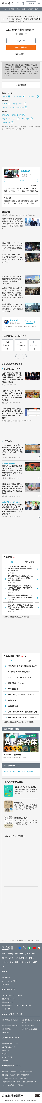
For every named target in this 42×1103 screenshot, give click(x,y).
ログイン (31, 3)
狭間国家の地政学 (21, 818)
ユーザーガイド (7, 1057)
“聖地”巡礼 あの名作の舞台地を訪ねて (22, 666)
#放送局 (30, 772)
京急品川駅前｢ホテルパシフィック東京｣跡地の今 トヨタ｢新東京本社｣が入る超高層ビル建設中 (12, 307)
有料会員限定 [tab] (29, 562)
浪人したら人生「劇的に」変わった (21, 695)
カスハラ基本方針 (8, 1085)
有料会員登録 (21, 47)
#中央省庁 (21, 772)
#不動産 (4, 104)
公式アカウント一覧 (26, 1072)
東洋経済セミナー (28, 1026)
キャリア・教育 (31, 962)
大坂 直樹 (14, 320)
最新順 (11, 9)
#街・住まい (32, 96)
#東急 (3, 115)
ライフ (4, 966)
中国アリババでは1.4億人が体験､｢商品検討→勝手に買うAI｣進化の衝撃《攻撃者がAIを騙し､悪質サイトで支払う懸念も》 (12, 488)
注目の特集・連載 (11, 729)
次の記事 (33, 185)
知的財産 (23, 1078)
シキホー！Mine (7, 1009)
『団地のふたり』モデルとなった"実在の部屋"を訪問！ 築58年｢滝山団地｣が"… (20, 569)
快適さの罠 (18, 803)
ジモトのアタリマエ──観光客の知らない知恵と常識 (23, 712)
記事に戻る (4, 19)
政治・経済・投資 (16, 962)
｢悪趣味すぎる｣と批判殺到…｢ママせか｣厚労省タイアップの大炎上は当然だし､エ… (20, 597)
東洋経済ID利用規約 (30, 1082)
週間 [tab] (29, 661)
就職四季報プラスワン (16, 683)
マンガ (4, 958)
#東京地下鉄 (6, 122)
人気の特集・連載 (12, 656)
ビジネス (11, 940)
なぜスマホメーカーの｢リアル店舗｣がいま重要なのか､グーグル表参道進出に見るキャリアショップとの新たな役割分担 (12, 449)
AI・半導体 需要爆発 (12, 755)
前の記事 (8, 198)
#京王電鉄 (25, 119)
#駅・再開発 (17, 96)
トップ (3, 9)
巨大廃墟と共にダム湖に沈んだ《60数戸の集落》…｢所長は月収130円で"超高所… (20, 588)
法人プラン (5, 1054)
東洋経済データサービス (10, 1026)
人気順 (30, 9)
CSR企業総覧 (13, 689)
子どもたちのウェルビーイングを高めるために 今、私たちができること (23, 717)
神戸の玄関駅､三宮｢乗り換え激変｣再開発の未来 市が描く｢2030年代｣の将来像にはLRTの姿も (12, 280)
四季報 (21, 958)
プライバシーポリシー (9, 1078)
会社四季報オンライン (9, 999)
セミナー (11, 958)
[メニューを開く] (39, 3)
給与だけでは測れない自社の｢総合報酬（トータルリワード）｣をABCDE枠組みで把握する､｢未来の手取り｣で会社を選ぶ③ (12, 509)
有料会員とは (21, 54)
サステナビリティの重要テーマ (19, 677)
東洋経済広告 (6, 1029)
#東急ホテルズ (17, 115)
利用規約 (5, 1060)
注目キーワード (10, 765)
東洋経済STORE (7, 1002)
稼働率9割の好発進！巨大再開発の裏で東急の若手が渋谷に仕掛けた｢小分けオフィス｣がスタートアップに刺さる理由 (12, 223)
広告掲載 (5, 1075)
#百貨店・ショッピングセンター (13, 107)
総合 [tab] (12, 562)
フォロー (21, 180)
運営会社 (5, 1072)
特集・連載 (20, 9)
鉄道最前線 (25, 171)
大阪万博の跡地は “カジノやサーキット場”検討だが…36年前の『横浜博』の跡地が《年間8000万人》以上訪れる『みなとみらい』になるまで (12, 294)
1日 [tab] (12, 661)
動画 (37, 9)
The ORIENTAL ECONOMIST (12, 995)
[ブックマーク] (17, 356)
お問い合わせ (21, 1085)
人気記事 (8, 557)
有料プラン (5, 1050)
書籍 (30, 958)
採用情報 (13, 1072)
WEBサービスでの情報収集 (19, 1075)
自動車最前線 (13, 706)
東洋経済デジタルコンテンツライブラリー (16, 1005)
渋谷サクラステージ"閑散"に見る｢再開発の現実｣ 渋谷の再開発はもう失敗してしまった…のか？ (12, 258)
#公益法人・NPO (10, 772)
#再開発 (4, 96)
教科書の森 (5, 1032)
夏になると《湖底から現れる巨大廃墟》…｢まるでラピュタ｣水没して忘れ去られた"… (20, 607)
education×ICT (7, 977)
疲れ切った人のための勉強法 (25, 787)
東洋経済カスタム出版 (29, 1029)
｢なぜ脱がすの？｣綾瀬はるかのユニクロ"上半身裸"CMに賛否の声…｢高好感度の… (20, 578)
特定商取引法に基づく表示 (11, 1082)
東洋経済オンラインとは (10, 1043)
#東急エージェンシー (9, 119)
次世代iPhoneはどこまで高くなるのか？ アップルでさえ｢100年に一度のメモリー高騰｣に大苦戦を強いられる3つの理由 (12, 470)
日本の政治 (12, 700)
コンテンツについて (8, 1047)
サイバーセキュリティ (9, 981)
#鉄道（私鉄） (18, 104)
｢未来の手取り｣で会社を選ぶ (19, 672)
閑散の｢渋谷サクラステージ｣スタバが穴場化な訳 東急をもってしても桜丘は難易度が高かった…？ (12, 246)
